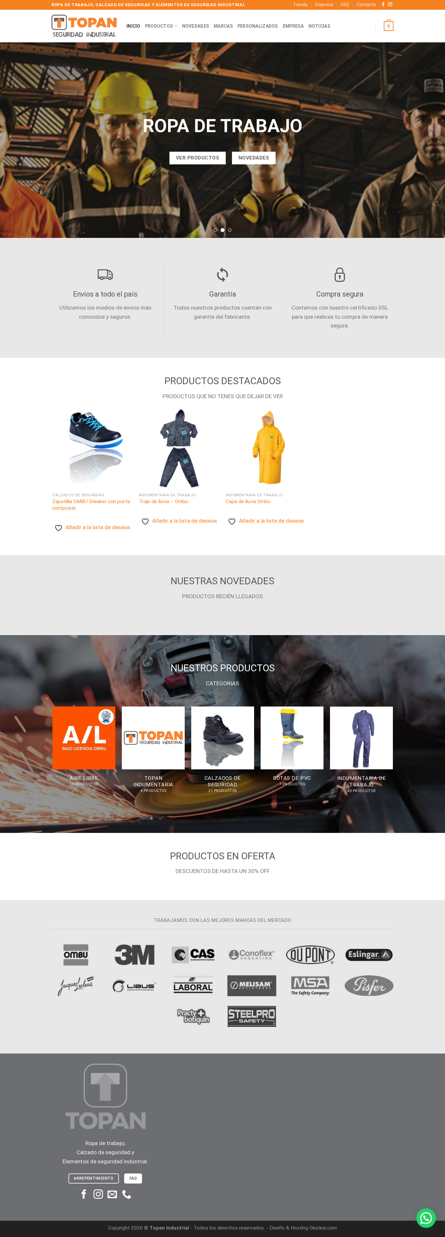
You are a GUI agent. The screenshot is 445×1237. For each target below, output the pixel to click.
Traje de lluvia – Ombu (163, 501)
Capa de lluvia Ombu (248, 501)
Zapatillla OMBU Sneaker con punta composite (91, 505)
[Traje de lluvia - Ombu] (179, 448)
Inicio (133, 26)
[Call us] (126, 1195)
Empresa (324, 4)
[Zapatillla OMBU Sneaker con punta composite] (92, 448)
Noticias (319, 26)
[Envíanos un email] (112, 1195)
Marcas (223, 26)
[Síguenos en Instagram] (390, 4)
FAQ (345, 4)
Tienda (300, 4)
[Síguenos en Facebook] (383, 4)
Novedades (195, 26)
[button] (426, 1218)
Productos (159, 26)
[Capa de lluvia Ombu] (266, 448)
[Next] (428, 140)
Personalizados (257, 26)
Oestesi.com (323, 1228)
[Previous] (17, 140)
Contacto (366, 4)
